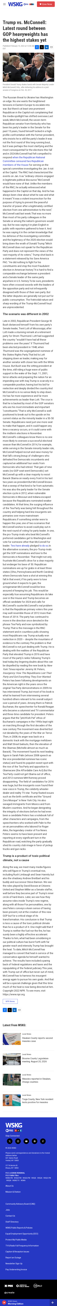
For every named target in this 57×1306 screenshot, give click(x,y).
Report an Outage (13, 1258)
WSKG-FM (9, 1178)
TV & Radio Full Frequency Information (22, 1246)
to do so (43, 545)
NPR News (10, 1001)
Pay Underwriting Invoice (16, 1270)
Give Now (47, 4)
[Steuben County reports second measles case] (12, 1039)
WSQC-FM (47, 1178)
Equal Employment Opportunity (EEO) (22, 1234)
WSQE (33, 1178)
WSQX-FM (17, 1178)
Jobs (8, 1210)
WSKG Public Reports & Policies (19, 1228)
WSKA (23, 1180)
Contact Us (10, 1216)
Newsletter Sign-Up (14, 1264)
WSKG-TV (16, 1180)
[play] (4, 1302)
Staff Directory (12, 1222)
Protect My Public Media (16, 1240)
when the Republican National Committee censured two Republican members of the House (24, 161)
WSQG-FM (26, 1178)
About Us (10, 1186)
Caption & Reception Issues (17, 1252)
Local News (26, 1034)
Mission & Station (13, 1192)
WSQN (8, 1180)
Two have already (20, 545)
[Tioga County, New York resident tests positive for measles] (12, 1100)
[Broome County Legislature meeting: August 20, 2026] (12, 1059)
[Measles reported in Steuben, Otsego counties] (12, 1080)
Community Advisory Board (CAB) (20, 1204)
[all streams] (53, 1302)
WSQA (39, 1178)
